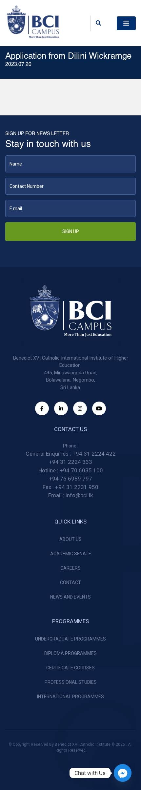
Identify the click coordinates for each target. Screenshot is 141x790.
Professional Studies (71, 682)
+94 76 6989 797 (70, 478)
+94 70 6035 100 (81, 470)
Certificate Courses (70, 667)
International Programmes (70, 696)
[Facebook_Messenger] (122, 773)
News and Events (70, 597)
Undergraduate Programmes (70, 639)
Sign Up (70, 231)
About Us (70, 539)
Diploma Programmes (70, 653)
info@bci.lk (79, 495)
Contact (70, 582)
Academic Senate (70, 553)
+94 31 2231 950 (76, 487)
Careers (70, 568)
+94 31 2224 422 (94, 453)
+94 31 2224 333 (70, 462)
